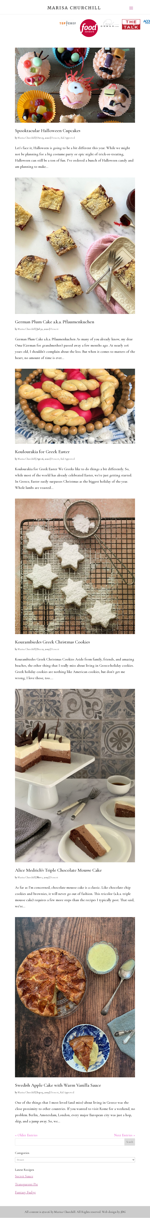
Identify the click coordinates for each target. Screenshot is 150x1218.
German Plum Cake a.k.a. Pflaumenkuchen (54, 322)
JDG (123, 1212)
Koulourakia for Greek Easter (42, 451)
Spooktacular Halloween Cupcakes (47, 130)
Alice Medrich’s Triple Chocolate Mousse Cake (58, 870)
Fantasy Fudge (25, 1192)
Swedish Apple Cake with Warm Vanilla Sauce (58, 1085)
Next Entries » (124, 1135)
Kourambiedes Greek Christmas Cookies (52, 642)
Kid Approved (68, 137)
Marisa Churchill (26, 137)
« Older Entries (26, 1135)
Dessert (55, 137)
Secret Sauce (24, 1176)
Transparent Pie (26, 1184)
